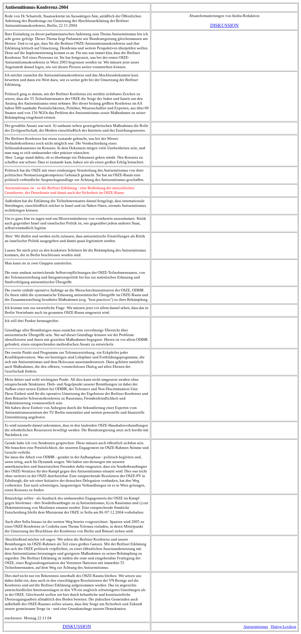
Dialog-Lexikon (283, 626)
